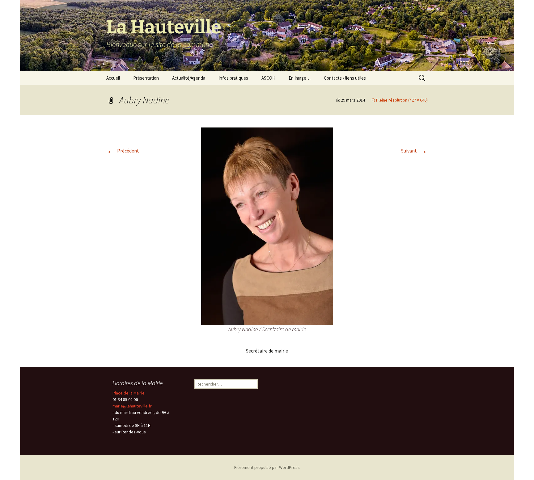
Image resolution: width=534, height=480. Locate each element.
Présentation (146, 78)
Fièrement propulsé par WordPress (267, 467)
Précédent (122, 151)
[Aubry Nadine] (267, 226)
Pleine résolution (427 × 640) (402, 100)
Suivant (414, 151)
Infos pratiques (233, 78)
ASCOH (268, 78)
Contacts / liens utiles (345, 78)
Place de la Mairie (128, 393)
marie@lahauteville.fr (132, 406)
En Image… (300, 78)
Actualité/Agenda (188, 78)
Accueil (113, 78)
